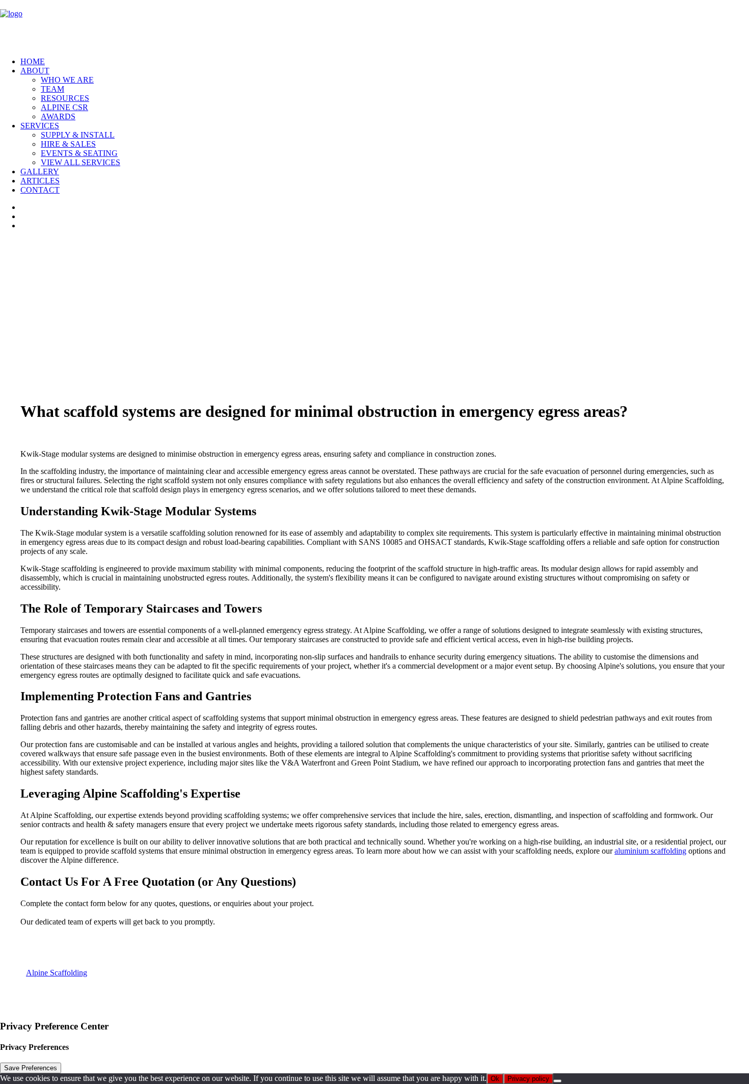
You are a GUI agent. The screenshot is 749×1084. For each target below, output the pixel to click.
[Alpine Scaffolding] (374, 24)
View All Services (80, 162)
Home (32, 61)
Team (52, 89)
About (34, 70)
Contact (40, 190)
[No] (557, 1080)
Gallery (39, 171)
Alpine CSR (64, 107)
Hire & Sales (68, 144)
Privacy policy (528, 1078)
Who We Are (67, 79)
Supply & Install (78, 134)
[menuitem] (384, 61)
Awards (58, 116)
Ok (495, 1078)
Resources (65, 98)
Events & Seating (79, 153)
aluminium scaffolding (650, 851)
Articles (40, 180)
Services (39, 125)
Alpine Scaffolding (56, 972)
